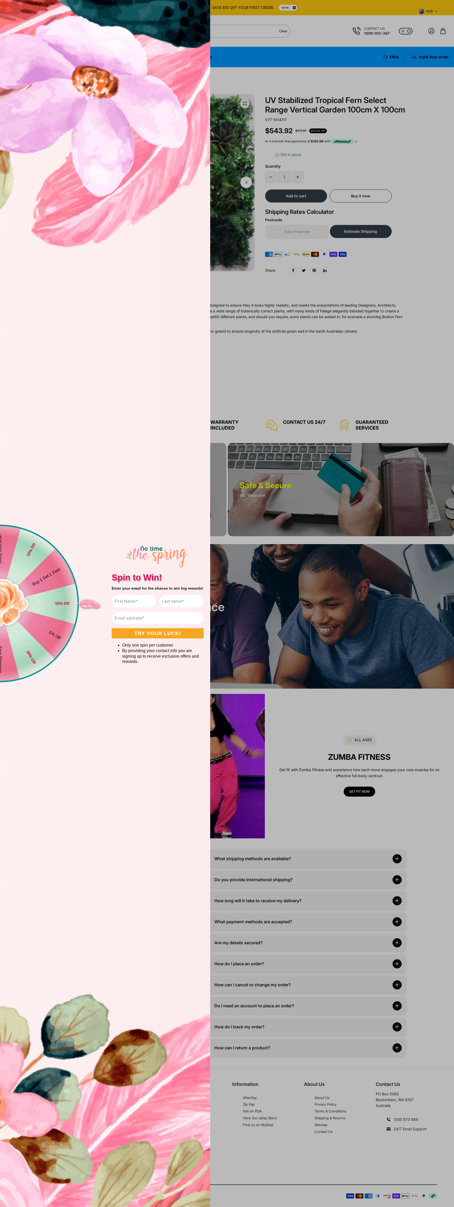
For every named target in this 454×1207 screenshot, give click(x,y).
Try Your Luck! (157, 633)
